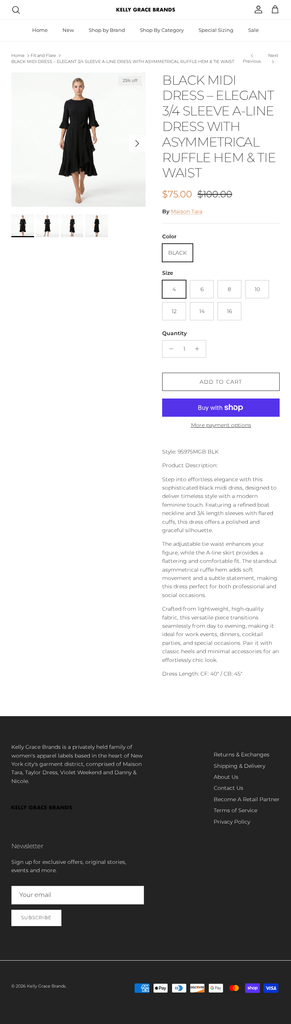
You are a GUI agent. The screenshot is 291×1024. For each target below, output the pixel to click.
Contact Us (228, 788)
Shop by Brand (107, 30)
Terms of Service (235, 810)
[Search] (15, 9)
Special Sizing (216, 30)
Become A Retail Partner (247, 799)
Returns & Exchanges (241, 754)
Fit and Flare (43, 55)
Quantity (174, 333)
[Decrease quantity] (169, 348)
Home (40, 30)
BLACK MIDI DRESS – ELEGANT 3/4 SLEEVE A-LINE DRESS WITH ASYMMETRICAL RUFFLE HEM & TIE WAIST (122, 61)
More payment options (221, 425)
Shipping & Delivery (239, 765)
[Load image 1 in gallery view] (78, 139)
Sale (253, 30)
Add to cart (221, 381)
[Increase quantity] (199, 348)
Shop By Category (162, 30)
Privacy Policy (232, 821)
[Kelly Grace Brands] (145, 10)
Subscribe (36, 917)
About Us (226, 777)
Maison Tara (186, 211)
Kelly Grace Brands (46, 986)
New (68, 30)
